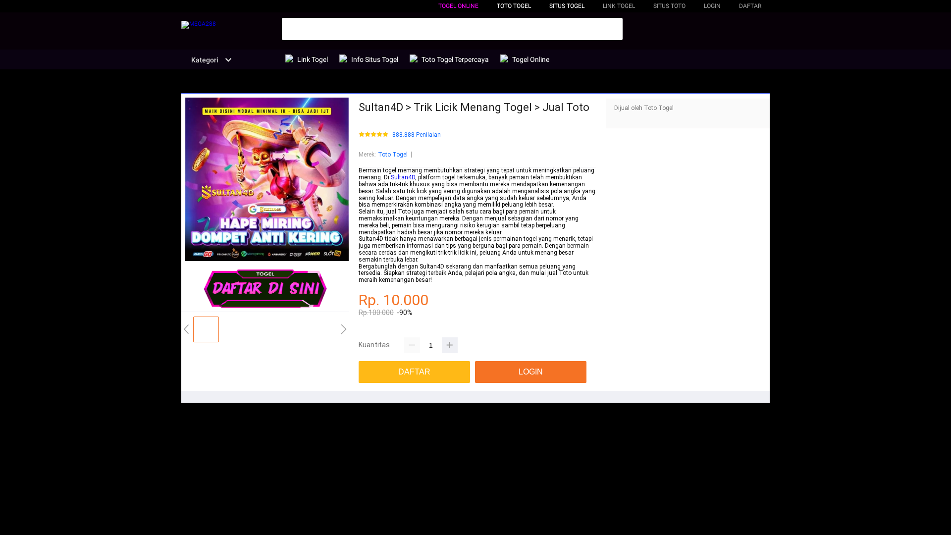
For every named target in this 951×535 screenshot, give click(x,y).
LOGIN (712, 5)
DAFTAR (750, 5)
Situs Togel (566, 5)
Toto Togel (393, 154)
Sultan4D (403, 177)
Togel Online (458, 5)
